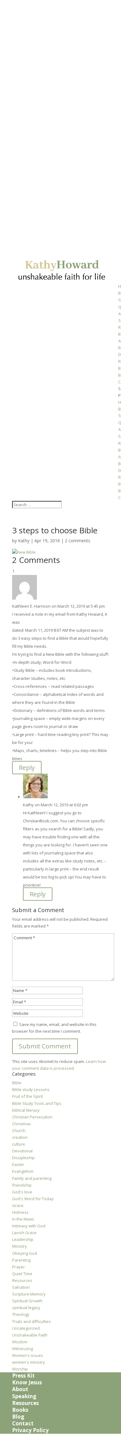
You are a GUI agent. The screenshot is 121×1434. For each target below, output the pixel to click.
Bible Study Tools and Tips (36, 1103)
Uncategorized (26, 1328)
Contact (23, 1423)
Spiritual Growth (27, 1301)
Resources (22, 1280)
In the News (23, 1219)
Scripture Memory (29, 1294)
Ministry (19, 1246)
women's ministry (28, 1362)
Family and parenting (32, 1178)
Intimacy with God (28, 1226)
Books (20, 1409)
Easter (18, 1164)
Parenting (21, 1260)
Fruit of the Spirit (27, 1096)
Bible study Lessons (31, 1089)
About (20, 1389)
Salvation (21, 1287)
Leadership (23, 1239)
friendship (22, 1185)
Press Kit (23, 1375)
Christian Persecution (32, 1117)
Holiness (20, 1212)
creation (20, 1137)
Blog (18, 1416)
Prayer (18, 1267)
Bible (16, 1082)
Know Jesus (27, 1382)
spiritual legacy (26, 1307)
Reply (27, 767)
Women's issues (27, 1355)
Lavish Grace (24, 1232)
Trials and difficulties (31, 1321)
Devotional (22, 1151)
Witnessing (22, 1348)
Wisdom (19, 1342)
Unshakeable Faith (29, 1335)
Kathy (23, 540)
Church (18, 1130)
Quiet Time (22, 1273)
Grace (18, 1205)
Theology (20, 1314)
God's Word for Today (33, 1198)
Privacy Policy (30, 1430)
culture (18, 1144)
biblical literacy (26, 1110)
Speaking (24, 1396)
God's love (22, 1192)
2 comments (77, 540)
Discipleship (23, 1157)
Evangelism (23, 1171)
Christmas (21, 1123)
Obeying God (24, 1253)
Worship (20, 1369)
